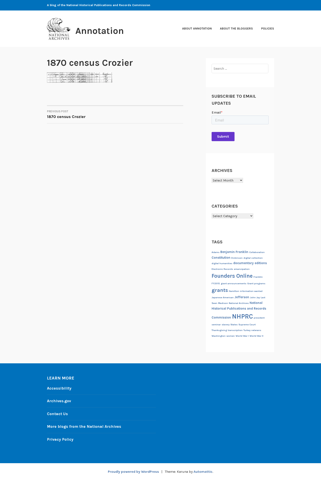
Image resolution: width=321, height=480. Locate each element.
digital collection (253, 257)
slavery (226, 324)
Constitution (221, 258)
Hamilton (234, 291)
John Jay (255, 297)
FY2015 (216, 283)
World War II (256, 335)
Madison (223, 303)
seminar (216, 324)
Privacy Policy (60, 439)
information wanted (251, 291)
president (259, 317)
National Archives (239, 303)
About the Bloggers (236, 28)
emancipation (242, 269)
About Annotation (197, 28)
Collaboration (257, 252)
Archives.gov (59, 401)
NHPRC (242, 316)
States (234, 324)
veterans (256, 330)
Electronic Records (222, 269)
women (230, 335)
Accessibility (59, 388)
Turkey (246, 330)
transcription (235, 330)
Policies (267, 28)
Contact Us (57, 413)
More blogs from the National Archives (84, 426)
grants (220, 290)
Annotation (99, 30)
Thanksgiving (219, 330)
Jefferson (242, 297)
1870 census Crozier (66, 114)
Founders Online (232, 276)
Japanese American (223, 297)
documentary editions (250, 263)
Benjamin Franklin (234, 252)
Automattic (202, 472)
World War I (242, 335)
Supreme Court (247, 324)
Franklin (258, 277)
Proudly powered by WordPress (133, 472)
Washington (219, 335)
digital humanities (222, 263)
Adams (215, 252)
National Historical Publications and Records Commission (239, 310)
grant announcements (233, 283)
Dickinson (237, 257)
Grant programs (256, 283)
